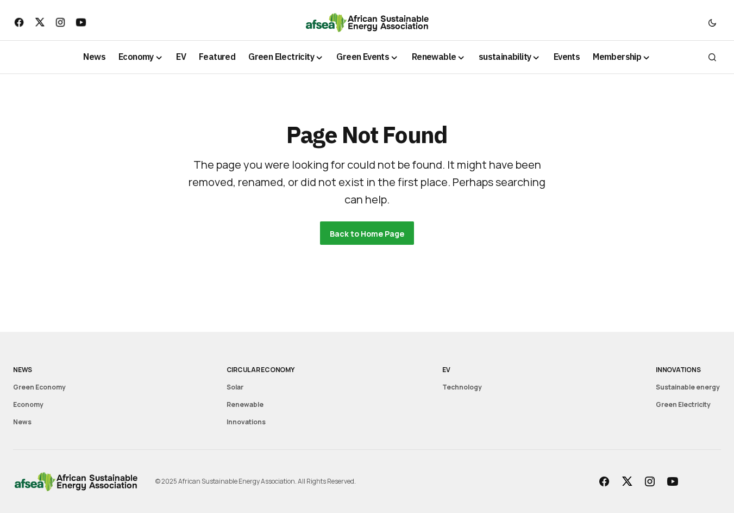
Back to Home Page (367, 233)
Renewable (245, 404)
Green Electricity (683, 404)
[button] (712, 22)
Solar (235, 387)
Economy (28, 404)
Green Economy (39, 387)
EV (446, 369)
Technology (462, 387)
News (22, 369)
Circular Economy (260, 369)
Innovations (246, 422)
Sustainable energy (688, 387)
